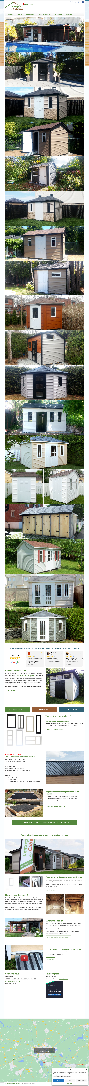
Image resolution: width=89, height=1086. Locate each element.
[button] (86, 1070)
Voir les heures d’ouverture (12, 981)
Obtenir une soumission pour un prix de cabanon (44, 822)
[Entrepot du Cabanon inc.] (14, 6)
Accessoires (30, 14)
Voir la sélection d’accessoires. (55, 729)
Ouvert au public (28, 4)
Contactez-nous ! (11, 690)
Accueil (10, 14)
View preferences (81, 1080)
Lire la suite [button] (30, 664)
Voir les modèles (17, 710)
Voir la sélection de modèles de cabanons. (58, 937)
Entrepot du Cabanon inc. (14, 1083)
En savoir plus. (50, 959)
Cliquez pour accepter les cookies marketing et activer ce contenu (44, 1050)
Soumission (58, 14)
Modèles (19, 14)
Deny (70, 1080)
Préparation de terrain (44, 14)
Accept (58, 1080)
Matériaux (44, 710)
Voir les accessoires (52, 890)
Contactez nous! (63, 979)
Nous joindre (69, 14)
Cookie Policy (69, 1083)
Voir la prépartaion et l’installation (56, 806)
